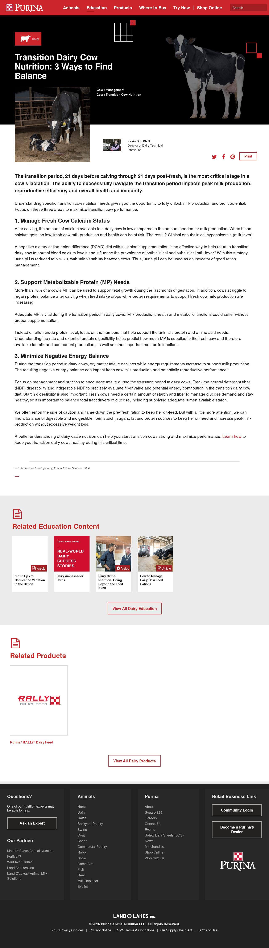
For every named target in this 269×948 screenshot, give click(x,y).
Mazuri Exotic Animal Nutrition (30, 850)
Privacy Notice (100, 930)
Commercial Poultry (92, 846)
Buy (152, 7)
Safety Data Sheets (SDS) (164, 835)
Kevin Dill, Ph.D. (139, 141)
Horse (82, 806)
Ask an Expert (32, 823)
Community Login (237, 810)
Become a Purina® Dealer (237, 829)
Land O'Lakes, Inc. (21, 867)
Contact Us (153, 823)
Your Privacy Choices (67, 930)
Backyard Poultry (90, 823)
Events (150, 829)
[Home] (32, 7)
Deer (81, 875)
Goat (81, 835)
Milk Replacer (88, 880)
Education (97, 7)
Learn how (231, 436)
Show (82, 858)
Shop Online (209, 7)
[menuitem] (31, 7)
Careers (151, 818)
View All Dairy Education (134, 608)
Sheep (82, 840)
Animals (71, 7)
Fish (81, 869)
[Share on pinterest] (234, 157)
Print (248, 156)
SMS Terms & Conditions (135, 930)
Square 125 (153, 812)
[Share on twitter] (216, 157)
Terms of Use (208, 930)
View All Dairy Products (134, 761)
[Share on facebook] (225, 157)
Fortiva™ (14, 856)
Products (123, 7)
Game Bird (86, 863)
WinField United (20, 862)
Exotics (83, 886)
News (149, 840)
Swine (82, 829)
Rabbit (82, 852)
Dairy (82, 812)
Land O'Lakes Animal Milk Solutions (27, 876)
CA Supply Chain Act (176, 930)
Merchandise (154, 846)
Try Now (181, 7)
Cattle (82, 818)
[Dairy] (24, 38)
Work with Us (155, 858)
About (149, 806)
